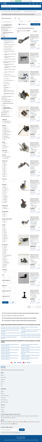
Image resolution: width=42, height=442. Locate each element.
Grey (5, 174)
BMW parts (3, 415)
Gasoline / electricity (8, 131)
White (5, 170)
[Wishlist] (37, 3)
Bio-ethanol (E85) (7, 137)
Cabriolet (6, 198)
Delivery (2, 391)
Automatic (6, 208)
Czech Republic (7, 262)
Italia (11, 423)
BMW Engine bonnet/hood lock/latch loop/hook (11, 328)
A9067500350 (32, 167)
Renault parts (7, 417)
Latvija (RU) (16, 421)
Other (5, 139)
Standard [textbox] (35, 31)
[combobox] (21, 21)
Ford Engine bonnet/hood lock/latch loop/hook (30, 335)
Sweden (6, 256)
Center (5, 229)
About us (2, 375)
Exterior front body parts (17, 11)
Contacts (2, 381)
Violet (5, 171)
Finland (5, 252)
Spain (5, 253)
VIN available (7, 158)
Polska (38, 421)
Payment (2, 393)
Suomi (8, 423)
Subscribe (22, 429)
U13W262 (35, 222)
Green (5, 167)
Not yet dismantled (7, 122)
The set (5, 232)
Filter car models (36, 24)
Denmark (6, 261)
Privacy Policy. (17, 432)
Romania (6, 264)
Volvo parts (27, 415)
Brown (5, 173)
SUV (5, 193)
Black (6, 176)
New (5, 145)
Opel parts (31, 415)
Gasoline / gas (7, 130)
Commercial (6, 196)
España (22, 421)
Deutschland (27, 421)
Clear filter (13, 302)
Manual (6, 207)
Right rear (6, 235)
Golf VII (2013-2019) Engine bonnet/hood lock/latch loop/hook (29, 345)
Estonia (6, 250)
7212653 (31, 148)
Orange (5, 164)
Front (5, 240)
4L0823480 (32, 260)
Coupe (5, 195)
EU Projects (3, 379)
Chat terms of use (4, 399)
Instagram (2, 411)
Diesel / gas (6, 136)
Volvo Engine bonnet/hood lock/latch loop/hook (11, 335)
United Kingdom (5, 421)
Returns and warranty (5, 395)
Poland (6, 249)
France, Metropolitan (8, 255)
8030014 (37, 242)
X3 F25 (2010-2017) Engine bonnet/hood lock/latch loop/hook (9, 358)
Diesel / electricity (7, 134)
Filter (5, 302)
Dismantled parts (8, 121)
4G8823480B (32, 40)
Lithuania (6, 246)
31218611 (31, 222)
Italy (5, 258)
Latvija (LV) (33, 421)
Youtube (2, 409)
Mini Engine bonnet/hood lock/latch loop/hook (30, 334)
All (5, 226)
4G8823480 (37, 40)
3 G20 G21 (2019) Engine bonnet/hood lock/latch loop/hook (9, 353)
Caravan (6, 190)
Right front (6, 238)
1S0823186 (32, 112)
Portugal (6, 259)
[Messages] (33, 3)
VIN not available (8, 156)
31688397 (31, 77)
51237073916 (35, 186)
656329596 (37, 277)
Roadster (6, 199)
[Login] (30, 3)
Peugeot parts (12, 417)
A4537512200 (32, 277)
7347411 (31, 242)
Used (6, 143)
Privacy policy (3, 377)
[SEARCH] (39, 6)
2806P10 (34, 242)
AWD (5, 216)
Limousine (6, 201)
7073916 (31, 186)
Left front (6, 237)
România (15, 423)
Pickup (5, 202)
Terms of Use (3, 397)
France (3, 423)
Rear (5, 214)
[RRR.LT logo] (5, 3)
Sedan (6, 187)
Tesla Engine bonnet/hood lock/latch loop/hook (31, 329)
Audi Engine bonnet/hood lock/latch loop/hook (10, 327)
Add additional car (23, 24)
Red (5, 162)
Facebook (2, 407)
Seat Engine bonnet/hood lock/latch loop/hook (30, 337)
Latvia (5, 247)
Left (5, 220)
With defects (6, 146)
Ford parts (3, 417)
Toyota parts (36, 415)
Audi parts (14, 415)
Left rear (5, 234)
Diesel (6, 127)
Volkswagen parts (8, 415)
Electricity (6, 133)
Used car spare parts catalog (8, 11)
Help (2, 383)
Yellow (5, 165)
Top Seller (6, 152)
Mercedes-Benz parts (20, 415)
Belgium (5, 265)
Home (2, 11)
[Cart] (40, 3)
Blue (5, 168)
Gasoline (6, 128)
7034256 (31, 204)
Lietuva (11, 421)
